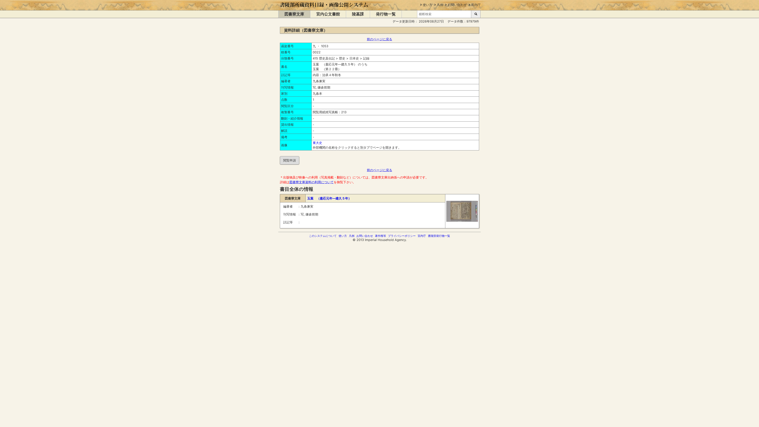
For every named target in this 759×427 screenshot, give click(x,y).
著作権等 (380, 235)
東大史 (317, 143)
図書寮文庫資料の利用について (311, 182)
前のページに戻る (379, 39)
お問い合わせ (457, 5)
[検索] (476, 14)
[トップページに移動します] (324, 8)
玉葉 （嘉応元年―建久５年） (329, 198)
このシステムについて (323, 235)
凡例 (440, 5)
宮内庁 (476, 5)
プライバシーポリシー (402, 235)
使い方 (427, 5)
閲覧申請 (289, 160)
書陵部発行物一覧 (439, 235)
